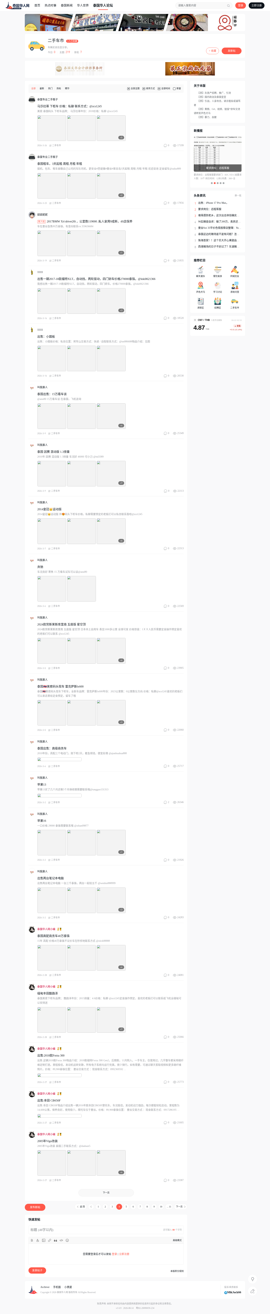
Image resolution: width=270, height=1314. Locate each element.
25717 (180, 766)
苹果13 (41, 784)
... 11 (169, 1206)
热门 (50, 88)
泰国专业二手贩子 (47, 99)
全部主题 (135, 88)
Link (49, 1240)
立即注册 (256, 5)
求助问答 (234, 292)
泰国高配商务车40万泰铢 (53, 935)
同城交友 (234, 276)
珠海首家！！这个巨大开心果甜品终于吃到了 (224, 240)
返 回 (82, 1206)
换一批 (238, 195)
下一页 (106, 1192)
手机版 (57, 1287)
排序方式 (150, 88)
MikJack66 (234, 1292)
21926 (180, 859)
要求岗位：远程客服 (209, 209)
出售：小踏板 (46, 336)
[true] (228, 5)
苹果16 (41, 820)
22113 (180, 490)
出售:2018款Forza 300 (50, 1055)
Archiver (45, 1287)
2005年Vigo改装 (47, 1141)
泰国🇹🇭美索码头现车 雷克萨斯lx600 (60, 686)
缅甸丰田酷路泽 (47, 993)
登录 (240, 5)
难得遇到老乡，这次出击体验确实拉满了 (221, 215)
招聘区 (217, 308)
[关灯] (252, 1279)
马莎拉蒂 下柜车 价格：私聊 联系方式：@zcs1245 (69, 106)
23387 (180, 1180)
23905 (180, 668)
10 (161, 1206)
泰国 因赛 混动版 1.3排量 (53, 451)
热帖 (59, 88)
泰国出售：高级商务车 (52, 748)
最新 (42, 88)
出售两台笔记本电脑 (50, 878)
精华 (67, 88)
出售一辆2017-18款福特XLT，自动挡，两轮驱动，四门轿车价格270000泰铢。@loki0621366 (96, 278)
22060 (180, 729)
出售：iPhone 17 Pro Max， (213, 202)
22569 (180, 606)
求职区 (200, 308)
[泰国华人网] (17, 5)
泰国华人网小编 (46, 929)
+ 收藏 (212, 50)
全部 (33, 88)
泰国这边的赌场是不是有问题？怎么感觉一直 (224, 234)
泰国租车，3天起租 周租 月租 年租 (59, 163)
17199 (180, 145)
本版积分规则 (177, 1271)
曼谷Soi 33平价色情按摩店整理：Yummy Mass (224, 227)
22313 (180, 548)
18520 (180, 318)
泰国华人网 (62, 1292)
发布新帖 (35, 1207)
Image (44, 1240)
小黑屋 (68, 1287)
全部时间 (165, 88)
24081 (180, 975)
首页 (37, 5)
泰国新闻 (67, 5)
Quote (55, 1240)
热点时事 (50, 5)
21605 (180, 1122)
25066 (180, 1037)
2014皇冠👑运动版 (49, 509)
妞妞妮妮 (42, 214)
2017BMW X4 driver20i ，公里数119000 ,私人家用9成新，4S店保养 (89, 221)
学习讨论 (217, 292)
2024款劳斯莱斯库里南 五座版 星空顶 (61, 624)
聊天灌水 (200, 276)
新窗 (179, 88)
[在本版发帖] (252, 1291)
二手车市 (56, 40)
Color (38, 1240)
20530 (180, 375)
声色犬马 (200, 292)
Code (61, 1240)
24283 (180, 917)
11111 (40, 272)
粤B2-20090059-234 (145, 1308)
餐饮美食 (217, 276)
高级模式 (177, 1240)
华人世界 (83, 5)
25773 (180, 1082)
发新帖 (231, 50)
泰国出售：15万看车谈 (52, 394)
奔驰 (40, 566)
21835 (180, 260)
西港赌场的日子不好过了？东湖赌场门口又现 (224, 246)
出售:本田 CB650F (49, 1100)
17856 (180, 202)
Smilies (67, 1240)
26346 (180, 802)
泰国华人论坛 (103, 5)
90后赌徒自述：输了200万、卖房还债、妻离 (223, 221)
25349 (180, 433)
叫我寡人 (42, 387)
